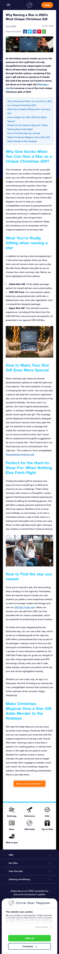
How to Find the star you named (23, 133)
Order (47, 5)
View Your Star (16, 871)
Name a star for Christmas (28, 784)
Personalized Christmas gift (20, 454)
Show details (41, 927)
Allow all (29, 938)
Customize (27, 946)
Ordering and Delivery (19, 879)
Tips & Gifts (11, 26)
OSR (11, 855)
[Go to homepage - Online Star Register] (29, 5)
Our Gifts (13, 863)
